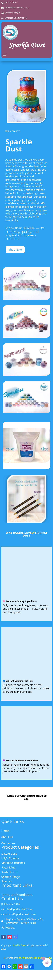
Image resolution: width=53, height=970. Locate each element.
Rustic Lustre (9, 872)
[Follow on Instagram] (9, 937)
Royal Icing (8, 867)
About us (7, 837)
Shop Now (15, 249)
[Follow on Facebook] (3, 937)
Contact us (8, 843)
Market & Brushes (13, 863)
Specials (6, 881)
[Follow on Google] (15, 937)
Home (5, 831)
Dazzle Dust (9, 853)
